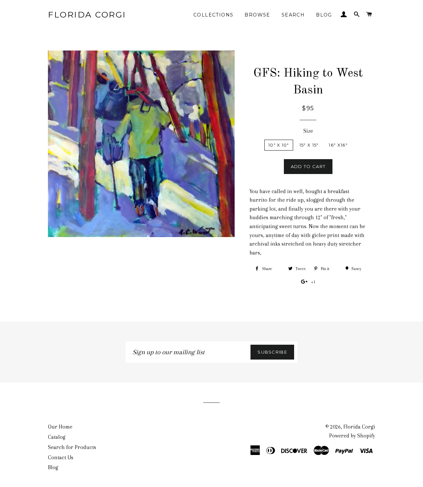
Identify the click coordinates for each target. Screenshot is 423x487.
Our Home (60, 427)
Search (293, 15)
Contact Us (60, 457)
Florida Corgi (87, 14)
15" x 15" (309, 145)
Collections (213, 15)
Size (308, 131)
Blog (324, 15)
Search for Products (72, 447)
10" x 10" (278, 145)
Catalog (56, 437)
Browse (257, 15)
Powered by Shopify (352, 436)
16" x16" (338, 145)
